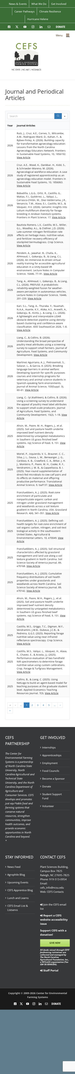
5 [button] (49, 705)
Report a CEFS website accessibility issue (54, 919)
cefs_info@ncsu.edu (52, 887)
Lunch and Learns (18, 898)
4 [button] (43, 705)
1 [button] (26, 705)
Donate (46, 786)
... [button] (21, 705)
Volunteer (48, 806)
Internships (49, 747)
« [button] (10, 705)
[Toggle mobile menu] (68, 35)
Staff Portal (50, 970)
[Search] (58, 116)
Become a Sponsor (53, 778)
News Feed (13, 867)
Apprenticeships (51, 755)
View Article (23, 157)
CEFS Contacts (55, 891)
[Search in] (65, 116)
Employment (50, 763)
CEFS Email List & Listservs (17, 908)
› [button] (60, 705)
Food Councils (50, 771)
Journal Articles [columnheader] (26, 125)
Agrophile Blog (16, 874)
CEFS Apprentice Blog (20, 890)
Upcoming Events (17, 882)
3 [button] (37, 705)
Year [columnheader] (10, 125)
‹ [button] (15, 705)
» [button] (9, 710)
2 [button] (32, 705)
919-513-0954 (58, 879)
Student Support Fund (52, 796)
